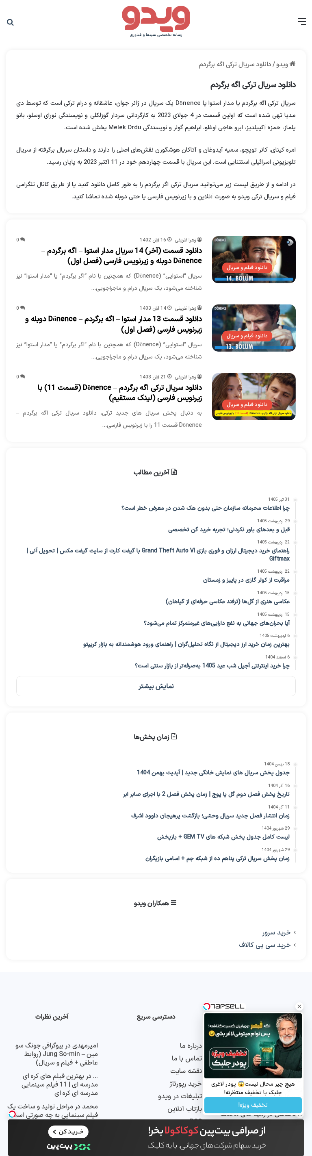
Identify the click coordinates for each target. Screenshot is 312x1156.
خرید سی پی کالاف (265, 945)
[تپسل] (12, 1114)
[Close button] (299, 1006)
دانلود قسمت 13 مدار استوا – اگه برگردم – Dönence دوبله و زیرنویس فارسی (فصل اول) (113, 324)
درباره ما (191, 1046)
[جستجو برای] (10, 25)
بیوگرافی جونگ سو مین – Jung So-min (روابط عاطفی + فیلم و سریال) (56, 1054)
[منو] (302, 25)
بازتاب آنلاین (184, 1109)
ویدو (283, 65)
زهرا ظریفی (185, 240)
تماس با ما (187, 1059)
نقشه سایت (186, 1071)
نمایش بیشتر (156, 686)
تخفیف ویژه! (253, 1105)
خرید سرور (276, 933)
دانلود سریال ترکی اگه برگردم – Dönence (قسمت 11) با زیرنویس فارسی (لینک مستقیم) (120, 393)
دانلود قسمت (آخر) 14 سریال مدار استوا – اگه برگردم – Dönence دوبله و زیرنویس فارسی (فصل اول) (121, 256)
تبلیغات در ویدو (180, 1096)
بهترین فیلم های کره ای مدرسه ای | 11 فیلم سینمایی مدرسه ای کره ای (60, 1084)
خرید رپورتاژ (185, 1084)
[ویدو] (156, 22)
